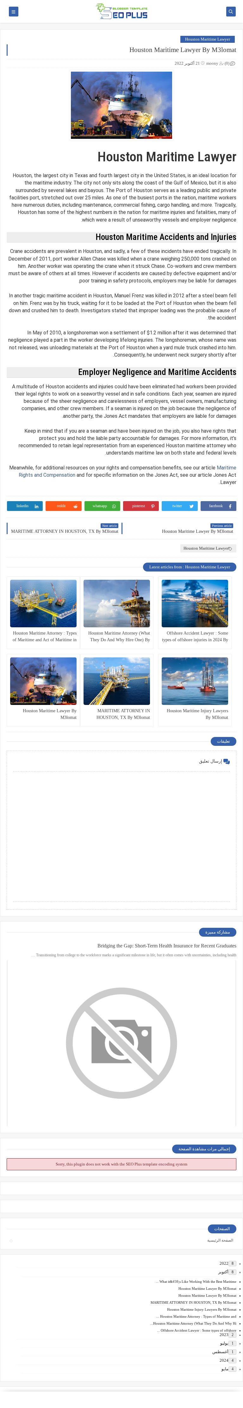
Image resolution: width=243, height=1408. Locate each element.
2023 (224, 1334)
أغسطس (220, 1351)
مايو (224, 1368)
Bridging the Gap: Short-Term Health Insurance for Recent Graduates (166, 945)
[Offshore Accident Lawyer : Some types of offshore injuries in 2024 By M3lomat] (195, 603)
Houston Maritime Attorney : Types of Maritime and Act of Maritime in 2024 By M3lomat (45, 637)
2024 (224, 1360)
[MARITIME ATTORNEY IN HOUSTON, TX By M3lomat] (117, 681)
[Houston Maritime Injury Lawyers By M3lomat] (195, 681)
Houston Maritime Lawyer (207, 39)
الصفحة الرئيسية (220, 1240)
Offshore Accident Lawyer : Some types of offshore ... (196, 1330)
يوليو (224, 1343)
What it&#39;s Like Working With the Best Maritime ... (196, 1281)
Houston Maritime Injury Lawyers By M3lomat (197, 714)
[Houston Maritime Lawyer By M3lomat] (43, 681)
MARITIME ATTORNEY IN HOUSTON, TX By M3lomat (123, 714)
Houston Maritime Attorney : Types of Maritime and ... (196, 1316)
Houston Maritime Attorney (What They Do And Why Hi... (193, 1323)
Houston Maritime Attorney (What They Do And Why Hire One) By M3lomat (119, 637)
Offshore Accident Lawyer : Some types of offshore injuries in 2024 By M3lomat (195, 637)
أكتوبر (223, 1271)
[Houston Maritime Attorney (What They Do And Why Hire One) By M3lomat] (117, 603)
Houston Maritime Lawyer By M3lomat (50, 714)
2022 (224, 1263)
